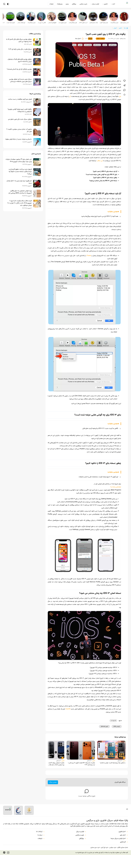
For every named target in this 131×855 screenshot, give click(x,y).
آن (70, 96)
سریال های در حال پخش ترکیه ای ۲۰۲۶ (20, 49)
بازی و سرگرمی (83, 4)
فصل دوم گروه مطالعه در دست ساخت (20, 99)
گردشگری (123, 842)
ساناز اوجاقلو (123, 38)
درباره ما (40, 835)
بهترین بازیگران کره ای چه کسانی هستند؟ (19, 69)
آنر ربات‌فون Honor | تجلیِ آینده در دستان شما (82, 22)
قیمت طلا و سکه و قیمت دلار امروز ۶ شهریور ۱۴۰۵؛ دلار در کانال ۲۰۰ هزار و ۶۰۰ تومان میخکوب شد (19, 203)
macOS (67, 709)
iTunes (89, 255)
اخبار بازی (123, 835)
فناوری (105, 4)
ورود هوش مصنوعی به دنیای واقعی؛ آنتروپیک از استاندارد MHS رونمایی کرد (20, 192)
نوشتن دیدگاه (52, 782)
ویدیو (67, 4)
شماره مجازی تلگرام (122, 847)
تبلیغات (51, 4)
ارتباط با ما (39, 832)
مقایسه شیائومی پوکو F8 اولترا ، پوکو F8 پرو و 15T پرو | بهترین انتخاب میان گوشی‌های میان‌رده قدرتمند (50, 764)
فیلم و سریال (95, 4)
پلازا (125, 28)
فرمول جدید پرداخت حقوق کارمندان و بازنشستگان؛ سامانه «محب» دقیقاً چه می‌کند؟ (20, 171)
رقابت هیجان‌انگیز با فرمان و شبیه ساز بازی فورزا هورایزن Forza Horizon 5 (93, 22)
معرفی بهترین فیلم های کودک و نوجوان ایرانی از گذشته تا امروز (20, 60)
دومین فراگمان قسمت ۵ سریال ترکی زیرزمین (114, 22)
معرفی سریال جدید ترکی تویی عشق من (20, 119)
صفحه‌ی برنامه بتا (115, 487)
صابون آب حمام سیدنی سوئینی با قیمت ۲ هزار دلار (19, 130)
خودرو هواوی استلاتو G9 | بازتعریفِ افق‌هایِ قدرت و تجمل (62, 22)
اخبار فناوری (122, 832)
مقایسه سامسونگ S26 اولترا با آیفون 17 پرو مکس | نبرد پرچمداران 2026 (81, 764)
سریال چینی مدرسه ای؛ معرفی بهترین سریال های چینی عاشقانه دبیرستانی (20, 80)
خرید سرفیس (112, 847)
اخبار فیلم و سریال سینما (118, 838)
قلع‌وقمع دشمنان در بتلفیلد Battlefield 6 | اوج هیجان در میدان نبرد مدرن (51, 22)
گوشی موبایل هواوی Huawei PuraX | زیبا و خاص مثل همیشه (124, 22)
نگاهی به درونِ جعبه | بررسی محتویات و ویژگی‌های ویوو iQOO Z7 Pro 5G (41, 22)
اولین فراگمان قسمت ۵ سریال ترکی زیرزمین (72, 22)
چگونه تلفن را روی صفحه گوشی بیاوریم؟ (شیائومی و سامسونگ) (20, 110)
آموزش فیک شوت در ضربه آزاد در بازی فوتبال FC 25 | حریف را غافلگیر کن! (10, 22)
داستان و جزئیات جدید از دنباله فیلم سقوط (18, 139)
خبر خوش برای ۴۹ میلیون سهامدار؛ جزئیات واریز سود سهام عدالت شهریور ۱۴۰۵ (19, 160)
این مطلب (100, 161)
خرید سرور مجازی (95, 847)
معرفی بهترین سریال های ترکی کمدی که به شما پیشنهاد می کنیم (19, 40)
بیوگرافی (74, 4)
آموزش (115, 28)
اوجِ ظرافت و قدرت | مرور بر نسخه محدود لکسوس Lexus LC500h (20, 22)
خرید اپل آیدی (104, 847)
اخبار (113, 4)
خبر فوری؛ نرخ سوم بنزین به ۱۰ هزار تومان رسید (19, 182)
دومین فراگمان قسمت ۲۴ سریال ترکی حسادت (31, 22)
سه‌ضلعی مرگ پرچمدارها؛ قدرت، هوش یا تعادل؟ (113, 763)
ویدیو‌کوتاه (59, 4)
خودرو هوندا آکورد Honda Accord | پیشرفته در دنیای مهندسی (103, 22)
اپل (120, 96)
